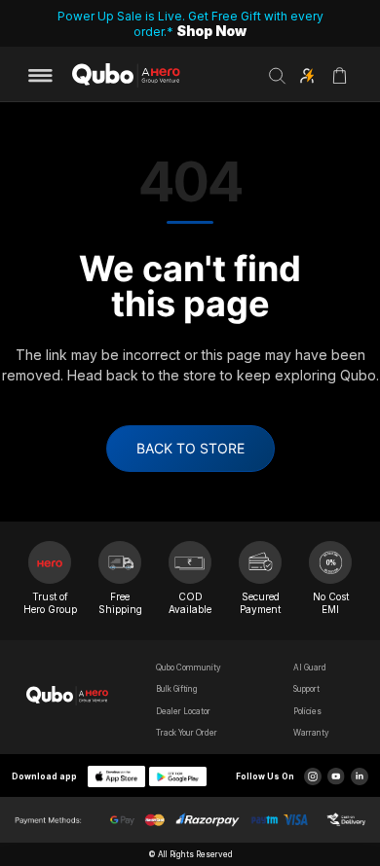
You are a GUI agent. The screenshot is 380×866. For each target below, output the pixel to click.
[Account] (307, 76)
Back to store (190, 448)
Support (306, 689)
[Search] (277, 75)
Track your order (186, 733)
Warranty (311, 733)
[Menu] (46, 75)
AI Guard (309, 667)
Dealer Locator (183, 711)
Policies (307, 711)
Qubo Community (188, 667)
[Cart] (339, 82)
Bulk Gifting (177, 689)
